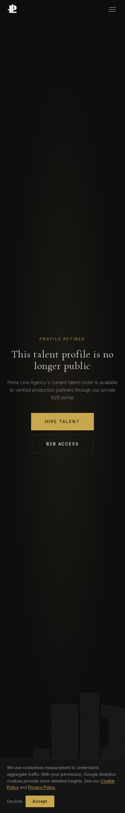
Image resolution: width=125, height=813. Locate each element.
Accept (40, 801)
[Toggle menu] (112, 9)
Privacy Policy (41, 787)
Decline (14, 801)
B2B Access (62, 443)
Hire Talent (62, 421)
